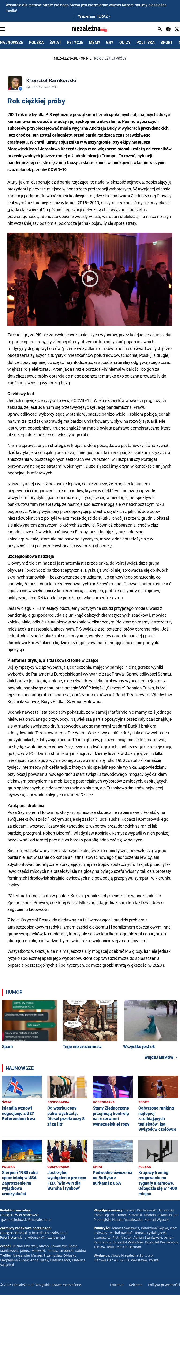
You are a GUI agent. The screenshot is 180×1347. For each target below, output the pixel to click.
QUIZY (125, 42)
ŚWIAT (55, 42)
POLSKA (36, 42)
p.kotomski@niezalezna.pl (44, 1237)
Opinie (86, 58)
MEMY (95, 42)
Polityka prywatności (164, 1285)
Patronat (117, 1285)
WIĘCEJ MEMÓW (159, 1057)
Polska (8, 1167)
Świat (7, 1102)
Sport (143, 1102)
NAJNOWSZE (11, 42)
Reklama (135, 1285)
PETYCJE (75, 42)
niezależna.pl (66, 58)
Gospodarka (58, 1102)
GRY (109, 42)
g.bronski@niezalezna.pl (48, 1232)
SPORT (167, 42)
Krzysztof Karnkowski (51, 80)
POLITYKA (145, 42)
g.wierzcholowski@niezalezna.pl (26, 1219)
